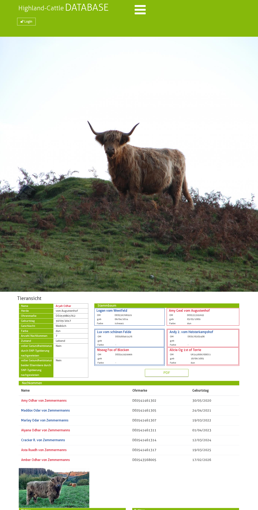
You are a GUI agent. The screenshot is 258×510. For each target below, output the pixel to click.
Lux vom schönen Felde (114, 332)
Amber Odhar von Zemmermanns (45, 460)
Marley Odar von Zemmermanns (44, 420)
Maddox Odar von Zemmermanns (45, 410)
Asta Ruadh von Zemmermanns (44, 450)
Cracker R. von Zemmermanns (43, 440)
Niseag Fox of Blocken (113, 350)
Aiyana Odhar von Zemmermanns (45, 430)
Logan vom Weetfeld (112, 310)
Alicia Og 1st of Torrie (185, 350)
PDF (166, 372)
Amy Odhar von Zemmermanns (44, 400)
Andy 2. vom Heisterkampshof (191, 332)
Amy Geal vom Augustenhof (189, 310)
